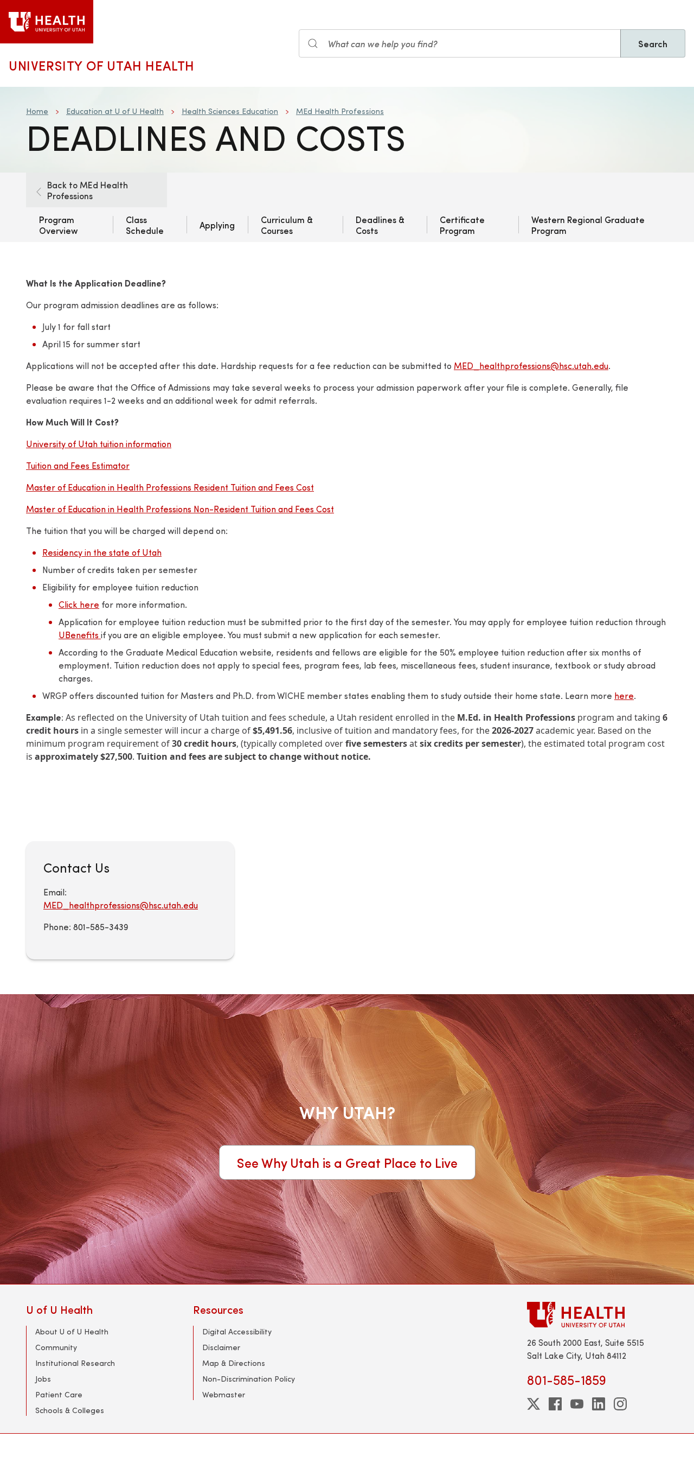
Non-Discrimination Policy (248, 1378)
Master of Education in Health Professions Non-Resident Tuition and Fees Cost (180, 508)
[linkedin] (598, 1403)
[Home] (46, 21)
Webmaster (223, 1394)
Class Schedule (145, 224)
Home (37, 111)
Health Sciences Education (230, 111)
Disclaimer (221, 1347)
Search (652, 43)
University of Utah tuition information (98, 443)
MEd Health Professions (340, 111)
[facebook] (555, 1403)
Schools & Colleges (69, 1410)
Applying (217, 225)
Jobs (43, 1378)
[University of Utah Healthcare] (597, 1314)
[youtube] (576, 1403)
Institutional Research (75, 1363)
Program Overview (58, 224)
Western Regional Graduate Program (588, 224)
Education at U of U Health (115, 111)
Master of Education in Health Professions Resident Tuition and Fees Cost (170, 487)
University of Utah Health (102, 65)
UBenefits (80, 634)
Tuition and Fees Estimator (78, 465)
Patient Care (58, 1394)
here (624, 695)
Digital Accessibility (237, 1331)
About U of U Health (71, 1331)
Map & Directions (233, 1363)
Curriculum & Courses (287, 224)
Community (56, 1347)
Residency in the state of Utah (102, 552)
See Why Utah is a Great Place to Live (347, 1162)
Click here (79, 604)
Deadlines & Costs (380, 224)
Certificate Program (462, 224)
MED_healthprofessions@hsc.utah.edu (531, 365)
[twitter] (533, 1403)
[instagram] (620, 1403)
